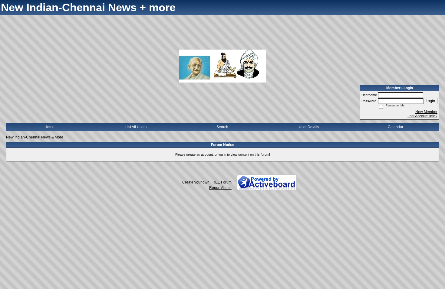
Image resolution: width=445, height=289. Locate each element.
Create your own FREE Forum (207, 182)
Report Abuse (220, 188)
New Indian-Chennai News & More (34, 137)
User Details (309, 127)
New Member (426, 112)
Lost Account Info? (422, 116)
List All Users (136, 127)
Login (430, 101)
